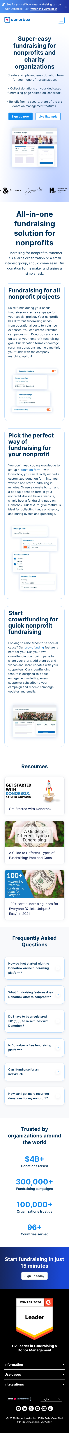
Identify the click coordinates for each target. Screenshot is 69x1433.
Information (13, 1364)
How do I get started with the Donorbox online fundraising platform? (28, 968)
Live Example (48, 116)
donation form (30, 470)
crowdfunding (35, 647)
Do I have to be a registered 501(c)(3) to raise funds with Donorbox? (28, 1021)
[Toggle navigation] (61, 20)
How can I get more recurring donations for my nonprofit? (28, 1096)
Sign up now (20, 116)
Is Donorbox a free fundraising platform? (29, 1047)
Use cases (12, 1374)
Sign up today (34, 1276)
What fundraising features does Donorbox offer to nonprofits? (30, 994)
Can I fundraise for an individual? (23, 1072)
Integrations (14, 1384)
